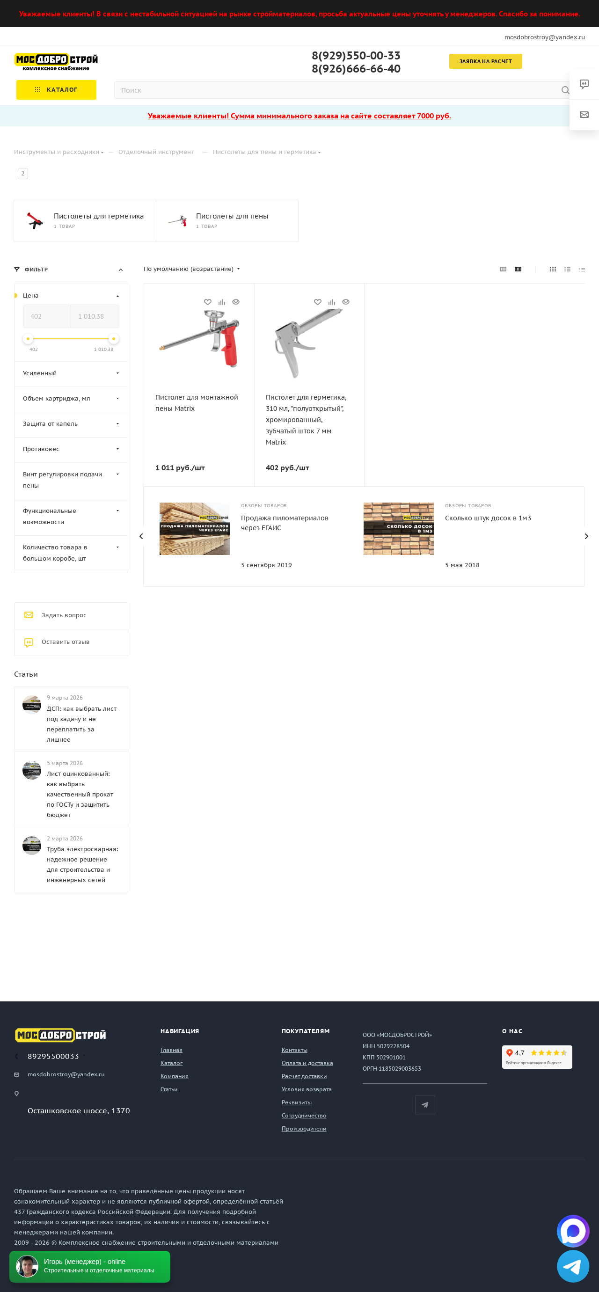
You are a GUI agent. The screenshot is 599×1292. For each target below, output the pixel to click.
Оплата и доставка (307, 1062)
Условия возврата (307, 1089)
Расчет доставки (304, 1076)
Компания (175, 1076)
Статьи (26, 674)
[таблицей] (582, 269)
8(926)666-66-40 (356, 69)
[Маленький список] (503, 269)
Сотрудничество (304, 1115)
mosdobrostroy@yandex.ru (544, 37)
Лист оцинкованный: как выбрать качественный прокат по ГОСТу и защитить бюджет (80, 794)
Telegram (425, 1105)
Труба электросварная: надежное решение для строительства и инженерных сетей (82, 864)
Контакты (294, 1049)
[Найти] (565, 90)
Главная (172, 1049)
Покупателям (306, 1031)
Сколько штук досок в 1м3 (488, 518)
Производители (304, 1128)
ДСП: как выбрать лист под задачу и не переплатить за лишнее (82, 724)
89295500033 (53, 1056)
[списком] (567, 269)
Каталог (172, 1062)
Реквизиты (297, 1102)
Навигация (180, 1031)
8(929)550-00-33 (356, 55)
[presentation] (141, 536)
